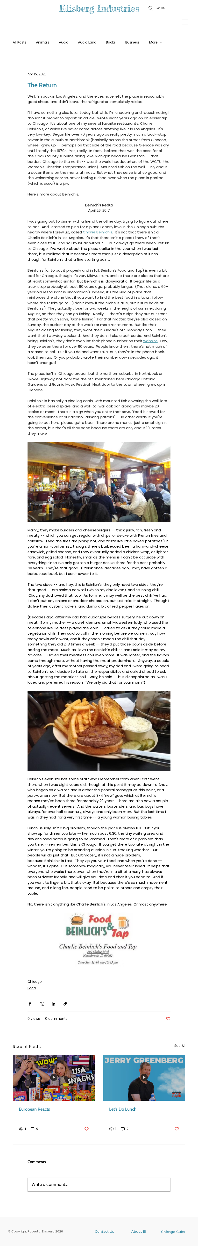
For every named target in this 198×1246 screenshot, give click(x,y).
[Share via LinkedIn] (53, 1003)
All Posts (19, 42)
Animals (42, 42)
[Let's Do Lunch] (144, 1078)
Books (111, 42)
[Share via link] (65, 1003)
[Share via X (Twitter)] (41, 1003)
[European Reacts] (54, 1078)
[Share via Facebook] (30, 1003)
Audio (63, 42)
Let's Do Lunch (122, 1109)
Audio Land (87, 42)
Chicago (35, 981)
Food (32, 988)
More (153, 42)
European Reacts (34, 1109)
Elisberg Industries (99, 8)
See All (179, 1045)
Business (132, 42)
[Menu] (185, 22)
